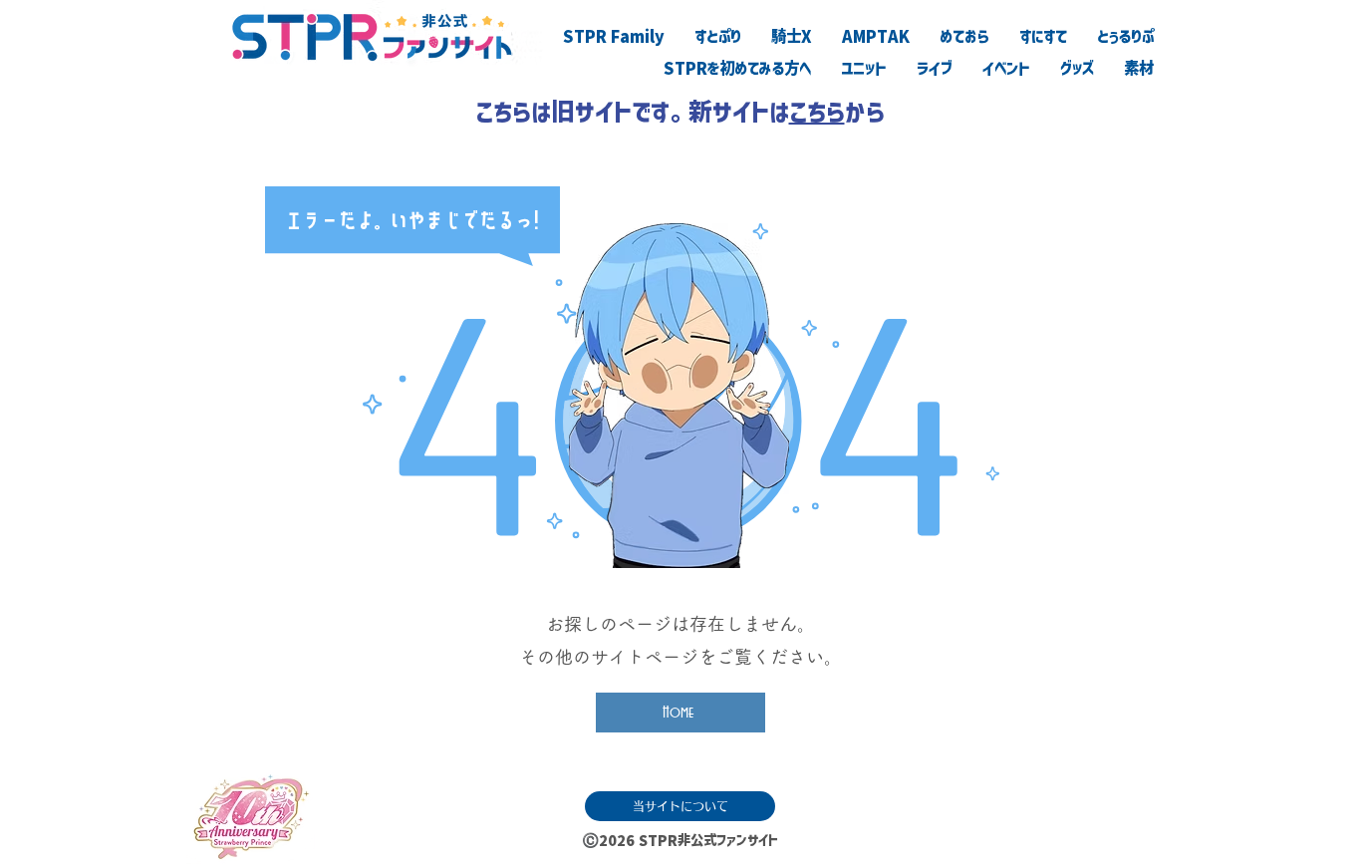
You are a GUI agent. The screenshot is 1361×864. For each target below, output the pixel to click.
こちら (817, 112)
